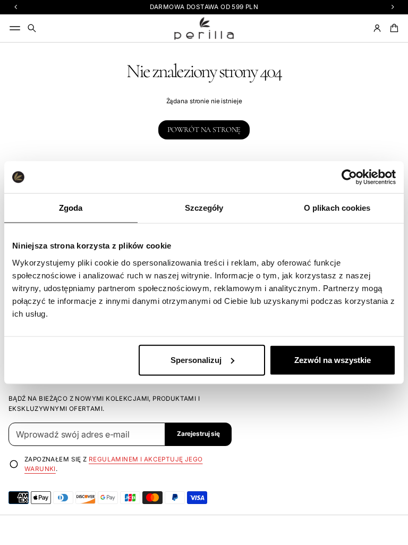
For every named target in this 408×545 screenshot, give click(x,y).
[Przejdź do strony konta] (377, 28)
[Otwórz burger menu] (14, 28)
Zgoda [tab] (71, 207)
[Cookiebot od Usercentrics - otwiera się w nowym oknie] (349, 177)
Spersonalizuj (196, 359)
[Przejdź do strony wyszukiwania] (31, 28)
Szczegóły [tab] (204, 207)
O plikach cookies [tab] (337, 207)
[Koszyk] (393, 28)
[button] (31, 28)
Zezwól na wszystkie (332, 359)
